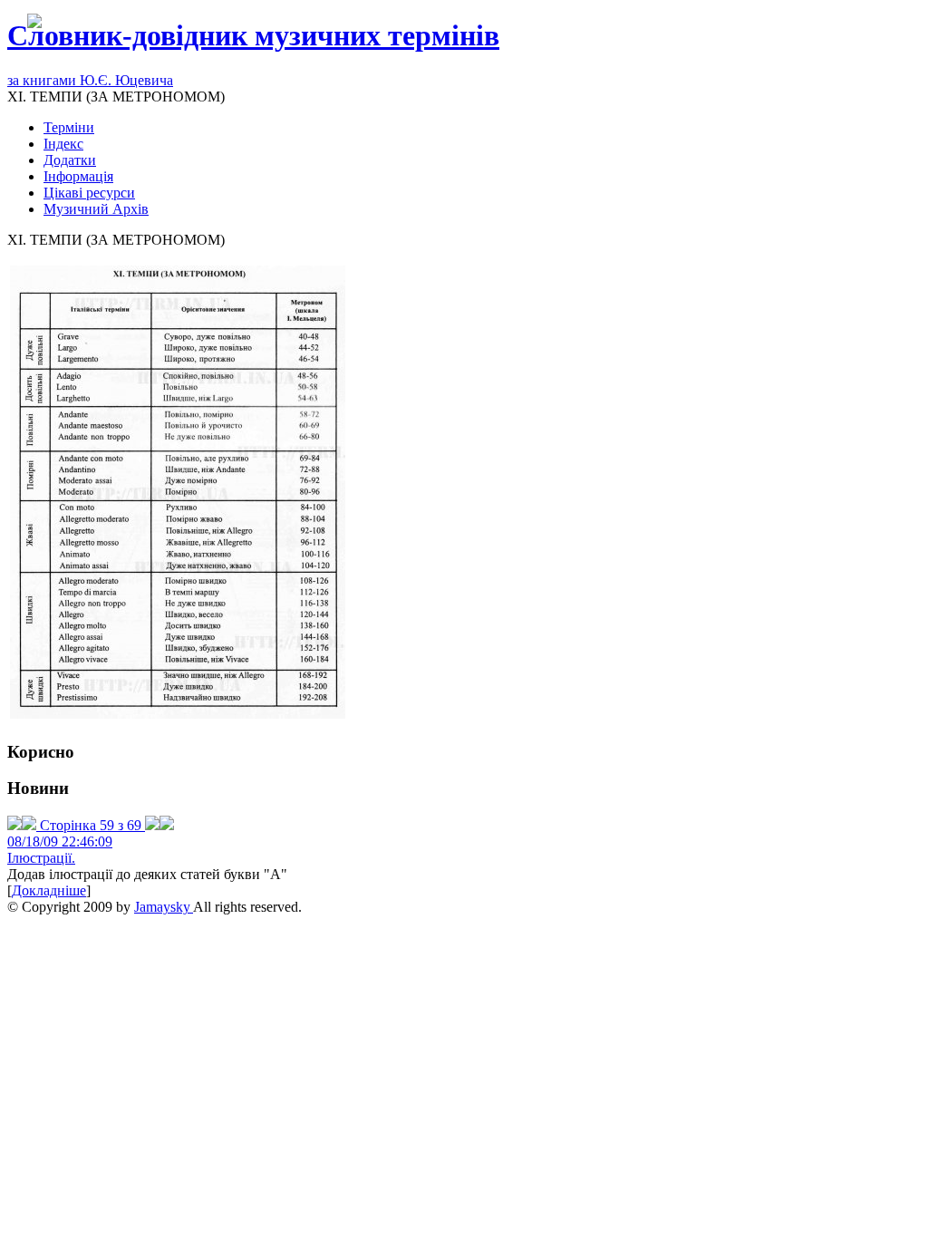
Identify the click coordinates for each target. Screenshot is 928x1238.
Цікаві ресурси (89, 192)
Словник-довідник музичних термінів (253, 35)
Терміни (69, 127)
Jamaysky (163, 906)
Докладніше (49, 890)
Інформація (78, 176)
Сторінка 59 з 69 (90, 825)
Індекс (63, 143)
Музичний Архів (96, 209)
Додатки (70, 160)
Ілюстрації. (41, 858)
